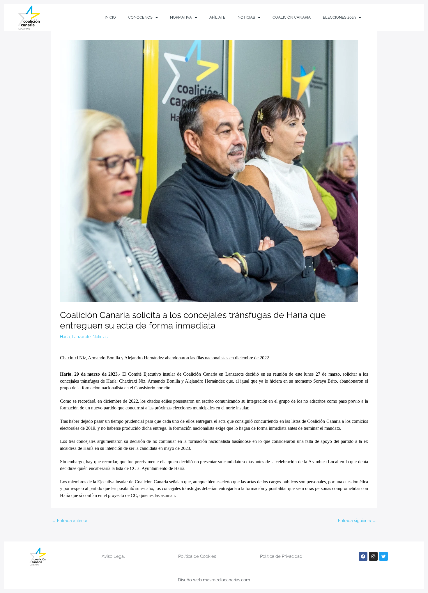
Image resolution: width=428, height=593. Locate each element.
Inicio (110, 17)
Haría (65, 336)
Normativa (181, 17)
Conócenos (140, 17)
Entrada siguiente (357, 520)
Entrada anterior (69, 520)
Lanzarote (81, 336)
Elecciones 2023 (339, 17)
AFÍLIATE (217, 17)
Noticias (246, 17)
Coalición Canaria (292, 17)
